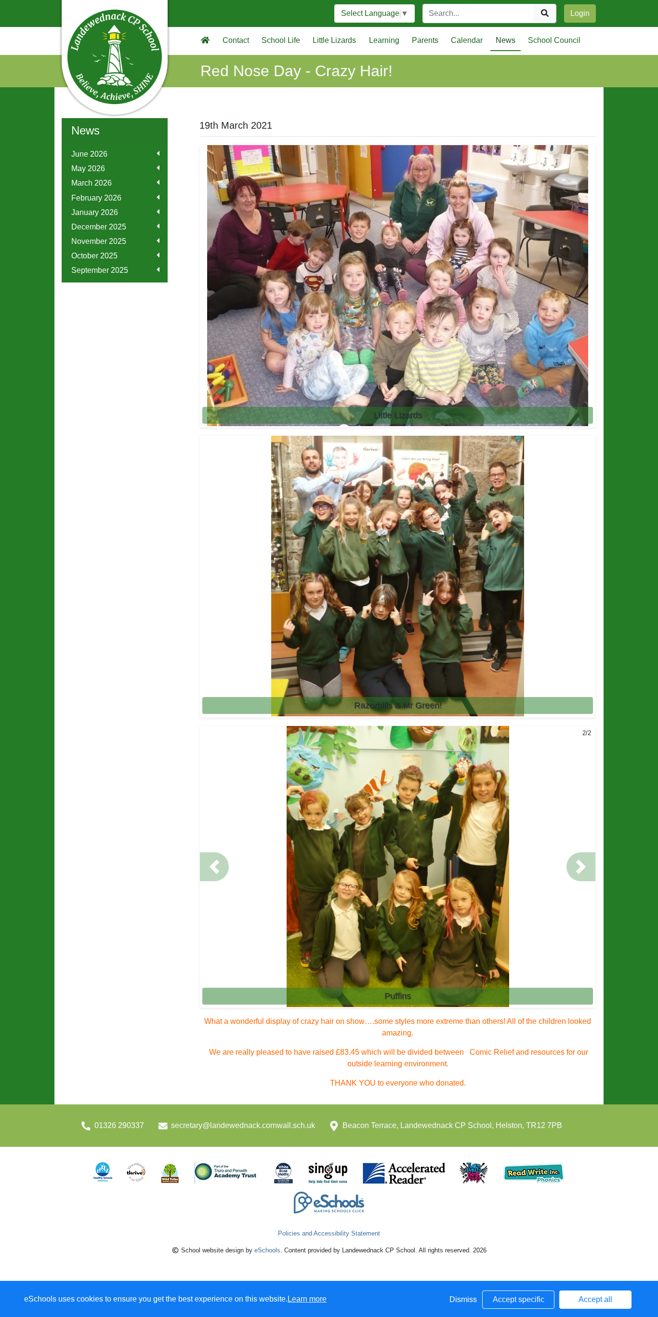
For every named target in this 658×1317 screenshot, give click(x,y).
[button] (214, 866)
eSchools (267, 1250)
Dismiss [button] (463, 1299)
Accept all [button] (595, 1299)
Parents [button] (425, 40)
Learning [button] (384, 40)
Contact (236, 40)
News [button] (505, 40)
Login (580, 13)
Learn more (307, 1299)
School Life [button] (281, 40)
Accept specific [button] (518, 1299)
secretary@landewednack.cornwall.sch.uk (243, 1125)
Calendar (467, 40)
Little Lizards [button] (334, 40)
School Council (554, 40)
